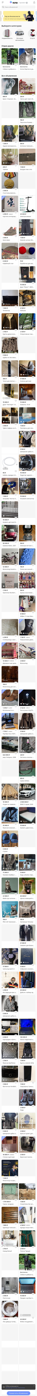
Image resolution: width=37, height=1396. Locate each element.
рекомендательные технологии (15, 1388)
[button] (15, 65)
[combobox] (18, 7)
